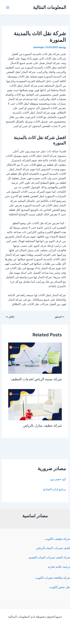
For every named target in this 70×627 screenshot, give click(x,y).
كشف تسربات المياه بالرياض (53, 548)
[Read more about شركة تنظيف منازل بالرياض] (35, 404)
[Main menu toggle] (8, 7)
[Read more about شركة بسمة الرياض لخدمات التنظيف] (35, 358)
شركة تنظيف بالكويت (57, 539)
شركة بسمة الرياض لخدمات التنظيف (36, 379)
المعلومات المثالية (49, 7)
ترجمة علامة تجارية (59, 566)
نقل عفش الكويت (59, 587)
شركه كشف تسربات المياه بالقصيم (49, 557)
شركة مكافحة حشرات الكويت (52, 577)
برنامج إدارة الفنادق (54, 489)
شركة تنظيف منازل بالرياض (42, 425)
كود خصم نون (58, 479)
